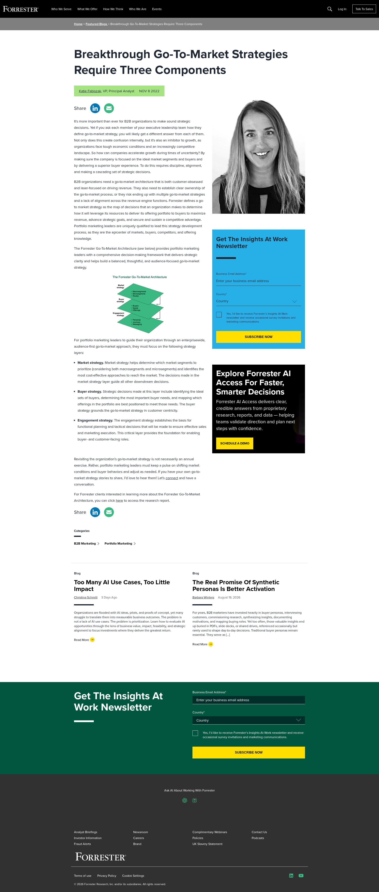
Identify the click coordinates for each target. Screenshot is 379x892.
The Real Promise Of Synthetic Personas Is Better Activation (235, 585)
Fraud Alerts (82, 844)
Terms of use (82, 875)
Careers (138, 838)
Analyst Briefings (85, 832)
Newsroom (140, 832)
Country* (221, 294)
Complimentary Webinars (209, 832)
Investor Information (88, 838)
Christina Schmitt (86, 597)
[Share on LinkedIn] (95, 108)
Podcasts (258, 838)
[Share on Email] (109, 108)
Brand (137, 844)
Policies (197, 838)
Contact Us (259, 832)
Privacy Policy (106, 875)
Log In (342, 9)
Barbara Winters (203, 597)
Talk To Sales (364, 9)
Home (78, 24)
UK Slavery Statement (207, 844)
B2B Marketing (85, 543)
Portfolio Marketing (118, 543)
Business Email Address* (231, 274)
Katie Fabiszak (90, 90)
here (119, 500)
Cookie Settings (133, 875)
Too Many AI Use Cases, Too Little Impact (122, 585)
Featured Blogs (97, 24)
